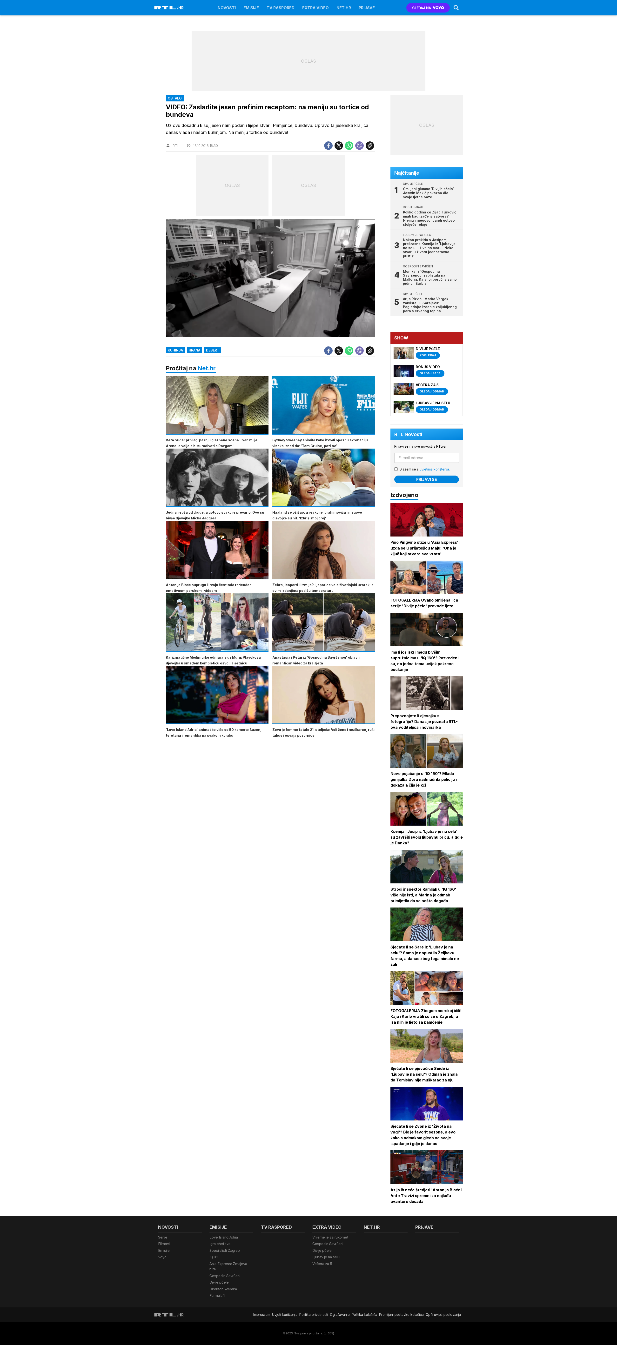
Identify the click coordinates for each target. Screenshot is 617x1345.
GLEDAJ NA (421, 8)
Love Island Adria (223, 1237)
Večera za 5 (322, 1263)
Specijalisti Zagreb (224, 1250)
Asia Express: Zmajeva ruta (228, 1266)
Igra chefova (219, 1243)
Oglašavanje (340, 1314)
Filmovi (164, 1243)
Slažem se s (425, 469)
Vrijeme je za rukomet (330, 1237)
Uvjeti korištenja (284, 1314)
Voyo (162, 1257)
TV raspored (281, 7)
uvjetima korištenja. (435, 469)
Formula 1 (217, 1295)
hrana (194, 350)
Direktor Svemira (223, 1289)
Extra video (315, 7)
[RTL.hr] (169, 7)
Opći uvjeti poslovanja (443, 1314)
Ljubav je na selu (326, 1257)
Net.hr (207, 368)
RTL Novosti (408, 434)
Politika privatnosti (313, 1314)
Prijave (367, 7)
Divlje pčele (219, 1282)
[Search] (456, 7)
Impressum (261, 1314)
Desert (212, 350)
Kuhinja (175, 350)
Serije (162, 1237)
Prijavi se (426, 479)
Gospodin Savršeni (224, 1275)
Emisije (251, 7)
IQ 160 (214, 1257)
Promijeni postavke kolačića (401, 1314)
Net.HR (343, 7)
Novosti (227, 7)
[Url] (370, 145)
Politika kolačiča (364, 1314)
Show (401, 337)
